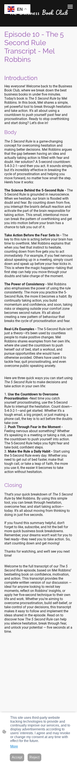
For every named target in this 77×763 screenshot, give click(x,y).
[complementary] (17, 9)
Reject (34, 757)
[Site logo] (38, 12)
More (14, 746)
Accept (17, 757)
